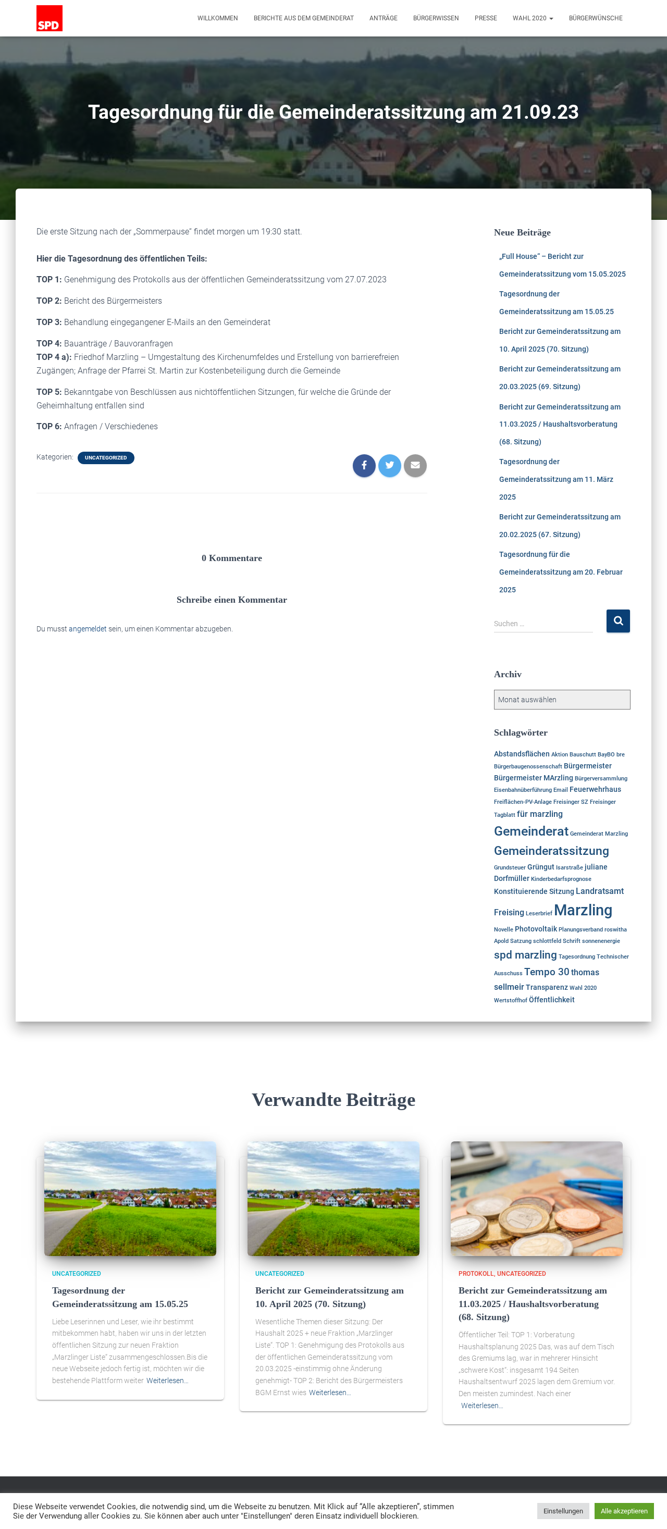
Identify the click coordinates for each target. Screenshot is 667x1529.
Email (560, 790)
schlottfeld (547, 941)
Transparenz (547, 987)
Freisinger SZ (570, 802)
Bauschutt (583, 754)
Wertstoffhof (510, 1000)
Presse (486, 18)
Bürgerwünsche (596, 18)
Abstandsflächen (522, 754)
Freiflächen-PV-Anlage (523, 802)
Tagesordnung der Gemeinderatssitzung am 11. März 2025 (556, 479)
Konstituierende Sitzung (534, 891)
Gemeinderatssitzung (551, 851)
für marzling (540, 814)
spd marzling (525, 955)
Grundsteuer (510, 867)
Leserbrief (539, 913)
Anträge (383, 18)
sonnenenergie (601, 941)
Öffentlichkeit (552, 1000)
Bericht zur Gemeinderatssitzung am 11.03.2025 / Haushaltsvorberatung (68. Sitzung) (560, 424)
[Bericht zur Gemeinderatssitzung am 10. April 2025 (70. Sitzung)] (333, 1198)
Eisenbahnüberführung (523, 790)
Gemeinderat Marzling (599, 833)
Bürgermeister (588, 766)
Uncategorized (106, 458)
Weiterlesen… (167, 1380)
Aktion (559, 754)
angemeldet (88, 629)
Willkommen (217, 18)
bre (620, 754)
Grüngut (540, 867)
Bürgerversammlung (601, 778)
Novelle (503, 929)
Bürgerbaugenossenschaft (528, 766)
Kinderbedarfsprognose (561, 879)
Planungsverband (581, 929)
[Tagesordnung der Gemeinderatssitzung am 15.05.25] (130, 1198)
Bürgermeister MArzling (533, 778)
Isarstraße (569, 867)
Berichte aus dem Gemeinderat (304, 18)
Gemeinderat (531, 831)
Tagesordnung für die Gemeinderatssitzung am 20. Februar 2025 (561, 571)
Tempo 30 (547, 972)
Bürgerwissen (436, 18)
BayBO (606, 754)
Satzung (521, 941)
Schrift (571, 941)
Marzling (583, 910)
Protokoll (476, 1273)
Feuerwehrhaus (595, 789)
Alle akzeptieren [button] (624, 1511)
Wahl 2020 (530, 18)
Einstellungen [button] (563, 1511)
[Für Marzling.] (49, 18)
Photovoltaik (536, 929)
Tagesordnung (577, 956)
